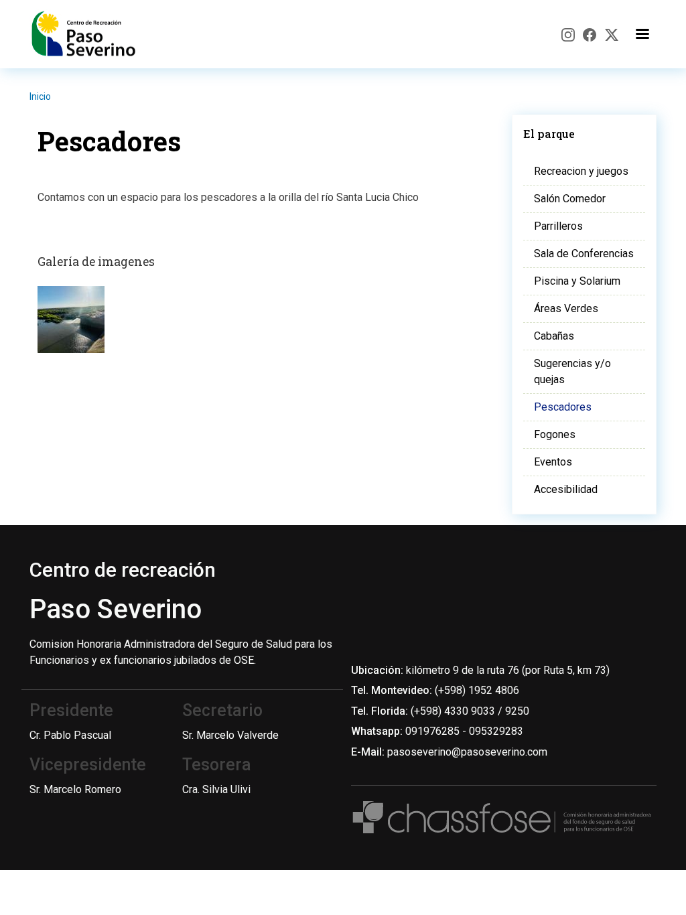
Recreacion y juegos (581, 171)
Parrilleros (558, 226)
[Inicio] (86, 34)
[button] (71, 324)
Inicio (40, 96)
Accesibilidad (566, 489)
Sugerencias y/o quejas (572, 371)
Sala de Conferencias (584, 253)
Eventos (553, 461)
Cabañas (554, 336)
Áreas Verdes (566, 308)
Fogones (554, 434)
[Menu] (642, 34)
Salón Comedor (570, 198)
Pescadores (563, 407)
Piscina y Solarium (577, 281)
